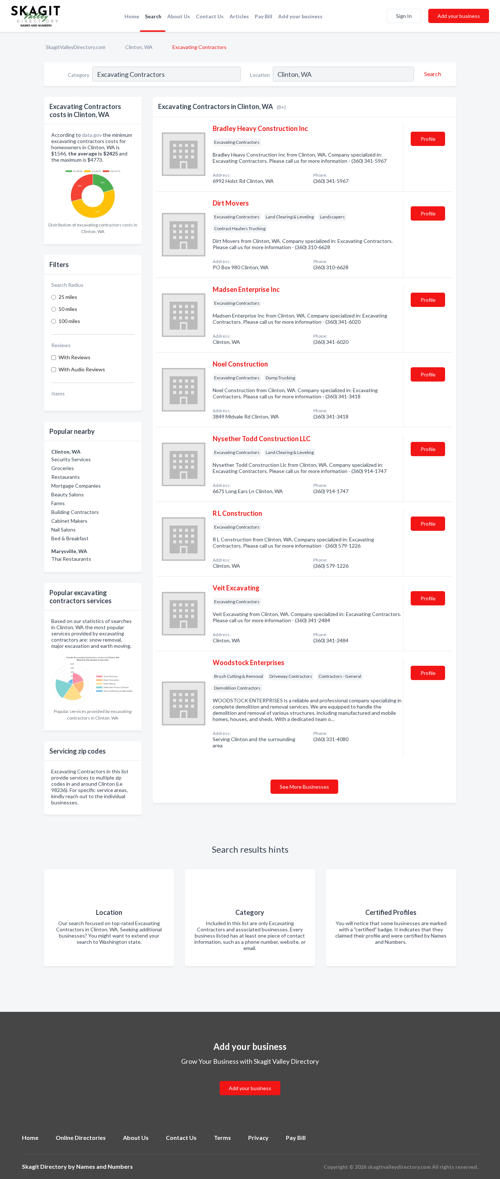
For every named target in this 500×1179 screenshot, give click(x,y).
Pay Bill (263, 16)
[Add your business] (250, 1079)
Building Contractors (75, 512)
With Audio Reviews (82, 369)
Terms (222, 1137)
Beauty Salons (67, 494)
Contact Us (210, 16)
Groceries (62, 468)
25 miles (68, 297)
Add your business (300, 16)
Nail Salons (63, 529)
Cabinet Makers (69, 521)
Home (131, 16)
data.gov (92, 135)
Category (78, 75)
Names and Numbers (104, 1166)
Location (260, 75)
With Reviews (74, 357)
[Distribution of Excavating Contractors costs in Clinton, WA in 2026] (92, 192)
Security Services (71, 459)
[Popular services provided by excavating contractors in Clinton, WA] (92, 678)
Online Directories (81, 1137)
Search (153, 16)
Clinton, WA (139, 47)
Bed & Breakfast (70, 538)
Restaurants (65, 477)
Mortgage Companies (76, 486)
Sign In (404, 16)
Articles (239, 16)
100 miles (69, 321)
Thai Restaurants (71, 559)
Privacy (258, 1137)
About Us (178, 16)
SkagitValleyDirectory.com (75, 47)
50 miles (68, 309)
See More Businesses (304, 787)
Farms (58, 503)
